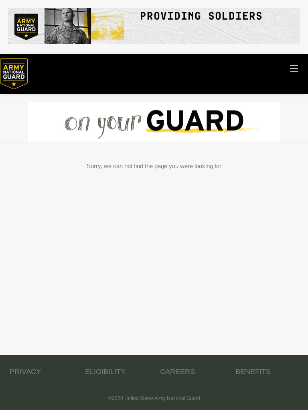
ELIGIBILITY (105, 372)
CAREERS (177, 372)
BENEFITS (253, 372)
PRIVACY (25, 372)
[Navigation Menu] (294, 68)
